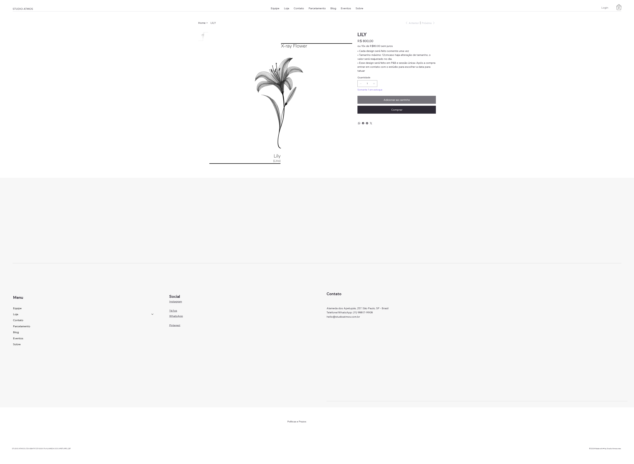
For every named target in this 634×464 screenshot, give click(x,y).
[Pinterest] (367, 123)
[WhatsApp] (359, 123)
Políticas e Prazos (296, 421)
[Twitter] (371, 123)
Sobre (17, 344)
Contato (18, 320)
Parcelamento (21, 326)
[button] (286, 8)
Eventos (18, 338)
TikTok (173, 310)
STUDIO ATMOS (23, 8)
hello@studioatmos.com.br (343, 316)
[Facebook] (363, 123)
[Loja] (152, 314)
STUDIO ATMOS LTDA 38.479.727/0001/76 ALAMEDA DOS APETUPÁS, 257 (41, 448)
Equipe (17, 308)
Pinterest (174, 325)
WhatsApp (176, 316)
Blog (16, 332)
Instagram (175, 301)
